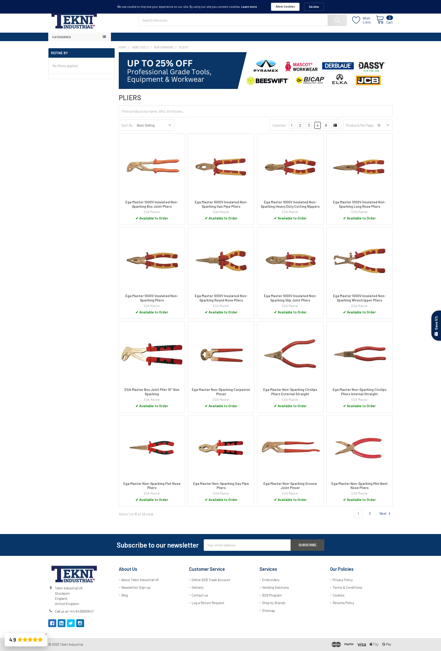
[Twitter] (71, 623)
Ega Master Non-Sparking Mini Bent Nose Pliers (359, 485)
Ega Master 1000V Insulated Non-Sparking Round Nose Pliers (221, 298)
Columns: (279, 125)
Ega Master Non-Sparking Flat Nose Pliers (152, 485)
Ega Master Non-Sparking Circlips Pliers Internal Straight (360, 391)
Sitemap (268, 610)
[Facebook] (52, 623)
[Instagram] (80, 623)
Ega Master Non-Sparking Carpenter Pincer (221, 391)
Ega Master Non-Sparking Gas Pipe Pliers (221, 485)
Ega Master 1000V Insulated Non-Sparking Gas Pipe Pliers (221, 204)
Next (383, 513)
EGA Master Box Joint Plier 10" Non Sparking (151, 391)
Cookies (339, 595)
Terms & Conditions (347, 587)
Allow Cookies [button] (285, 6)
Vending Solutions (275, 587)
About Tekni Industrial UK (140, 580)
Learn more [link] (249, 7)
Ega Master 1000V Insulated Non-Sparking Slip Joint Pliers (290, 298)
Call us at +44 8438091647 (74, 611)
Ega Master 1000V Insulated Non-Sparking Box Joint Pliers (151, 204)
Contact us (200, 595)
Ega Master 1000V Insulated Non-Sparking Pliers (151, 298)
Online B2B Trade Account (211, 580)
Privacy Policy (343, 580)
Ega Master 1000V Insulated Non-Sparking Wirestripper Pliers (359, 298)
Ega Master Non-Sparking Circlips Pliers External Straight (290, 391)
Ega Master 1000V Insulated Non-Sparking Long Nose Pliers (359, 204)
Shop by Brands (273, 603)
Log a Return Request (208, 603)
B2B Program (272, 595)
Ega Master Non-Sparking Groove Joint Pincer (290, 485)
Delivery (198, 587)
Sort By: (128, 125)
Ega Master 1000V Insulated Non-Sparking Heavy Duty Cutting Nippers (290, 204)
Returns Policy (343, 603)
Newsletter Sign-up (135, 587)
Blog (124, 595)
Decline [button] (314, 7)
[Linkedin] (62, 623)
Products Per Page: (360, 125)
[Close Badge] (46, 634)
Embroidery (271, 580)
